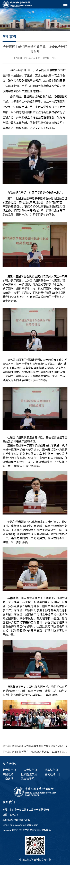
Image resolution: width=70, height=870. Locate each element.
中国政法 (8, 774)
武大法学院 (27, 778)
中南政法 (8, 778)
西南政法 (50, 774)
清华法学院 (51, 770)
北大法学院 (9, 770)
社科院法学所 (29, 774)
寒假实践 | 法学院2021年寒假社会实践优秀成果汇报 (39, 745)
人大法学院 (30, 770)
